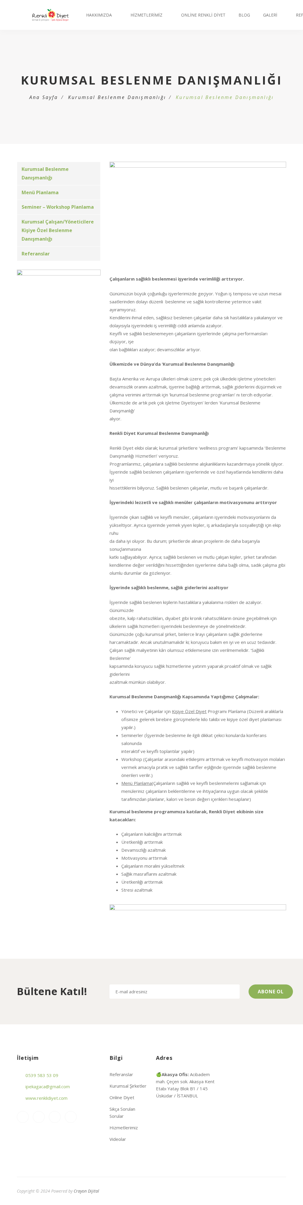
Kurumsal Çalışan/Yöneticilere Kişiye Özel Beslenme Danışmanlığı (58, 230)
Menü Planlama (40, 192)
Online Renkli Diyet (203, 15)
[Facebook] (39, 1117)
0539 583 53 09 (41, 1075)
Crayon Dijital (86, 1191)
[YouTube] (55, 1117)
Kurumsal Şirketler (127, 1086)
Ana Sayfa (43, 97)
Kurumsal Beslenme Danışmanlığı (117, 97)
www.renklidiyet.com (46, 1098)
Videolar (117, 1139)
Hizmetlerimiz (146, 15)
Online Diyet (121, 1097)
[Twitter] (71, 1117)
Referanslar (36, 253)
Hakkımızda (99, 15)
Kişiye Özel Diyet (189, 711)
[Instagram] (23, 1117)
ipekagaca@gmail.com (47, 1086)
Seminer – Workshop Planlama (58, 207)
